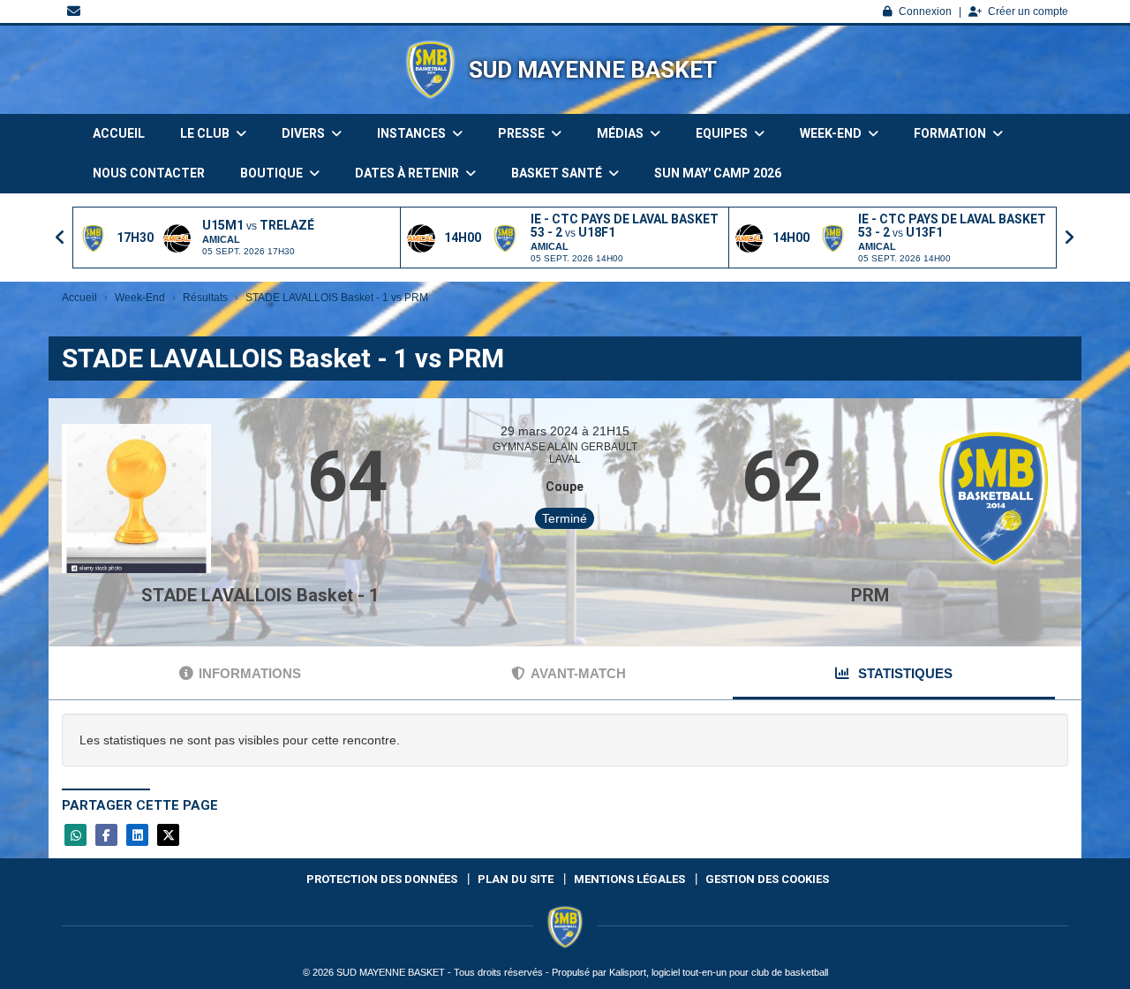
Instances (412, 133)
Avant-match (578, 673)
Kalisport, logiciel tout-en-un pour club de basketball (718, 972)
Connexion (925, 11)
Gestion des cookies (767, 879)
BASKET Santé (558, 173)
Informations (250, 673)
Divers (305, 133)
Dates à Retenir (408, 173)
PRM (870, 595)
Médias (621, 133)
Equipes (723, 133)
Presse (522, 133)
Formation (951, 133)
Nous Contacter (149, 173)
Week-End (832, 133)
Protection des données (381, 879)
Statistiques (904, 673)
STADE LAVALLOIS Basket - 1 (260, 595)
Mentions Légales (629, 879)
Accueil (119, 133)
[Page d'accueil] (430, 70)
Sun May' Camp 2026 (717, 173)
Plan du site (516, 879)
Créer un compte (1028, 11)
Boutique (272, 173)
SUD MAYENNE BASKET (593, 70)
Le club (206, 133)
